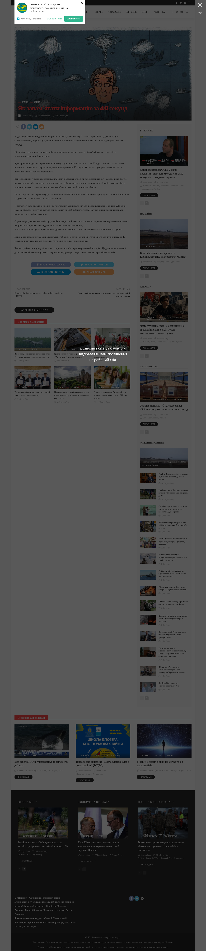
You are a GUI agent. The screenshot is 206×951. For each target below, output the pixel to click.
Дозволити (73, 18)
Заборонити (54, 18)
